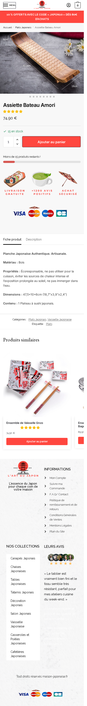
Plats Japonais (23, 27)
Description (34, 239)
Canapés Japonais (23, 558)
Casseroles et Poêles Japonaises (20, 639)
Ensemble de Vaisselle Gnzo (24, 422)
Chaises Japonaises (18, 569)
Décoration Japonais (18, 603)
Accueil (7, 27)
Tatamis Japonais (22, 592)
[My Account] (68, 5)
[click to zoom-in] (42, 63)
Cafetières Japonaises (18, 654)
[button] (13, 111)
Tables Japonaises (18, 582)
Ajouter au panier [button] (37, 441)
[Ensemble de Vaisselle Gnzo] (37, 383)
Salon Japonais (21, 613)
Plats (49, 323)
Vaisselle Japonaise (60, 319)
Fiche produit (12, 239)
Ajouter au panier (51, 142)
